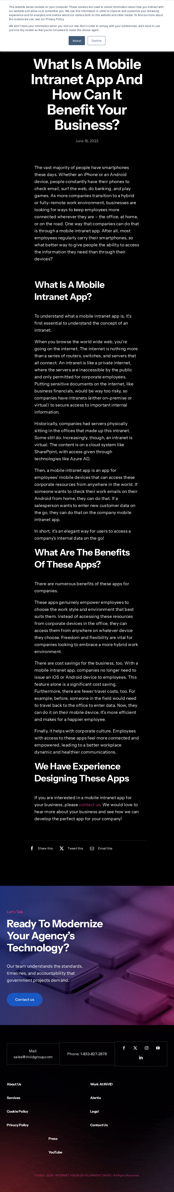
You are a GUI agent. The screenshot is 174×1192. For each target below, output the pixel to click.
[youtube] (157, 1048)
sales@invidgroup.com (33, 1057)
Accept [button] (76, 40)
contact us (89, 804)
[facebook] (123, 1048)
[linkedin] (140, 1057)
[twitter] (135, 1048)
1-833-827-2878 (93, 1054)
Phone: (73, 1054)
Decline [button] (97, 40)
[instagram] (146, 1048)
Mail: (33, 1051)
